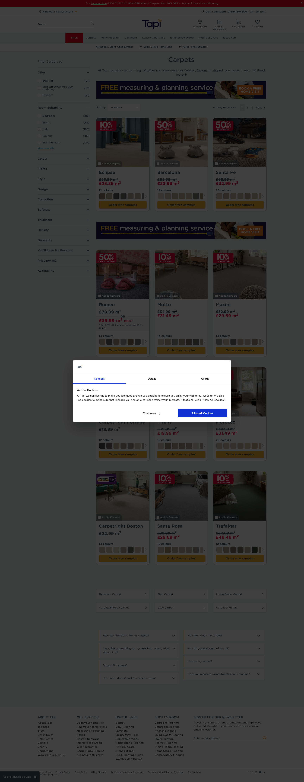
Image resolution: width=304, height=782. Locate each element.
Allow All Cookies (202, 413)
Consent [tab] (99, 378)
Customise (149, 413)
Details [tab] (152, 378)
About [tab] (205, 378)
